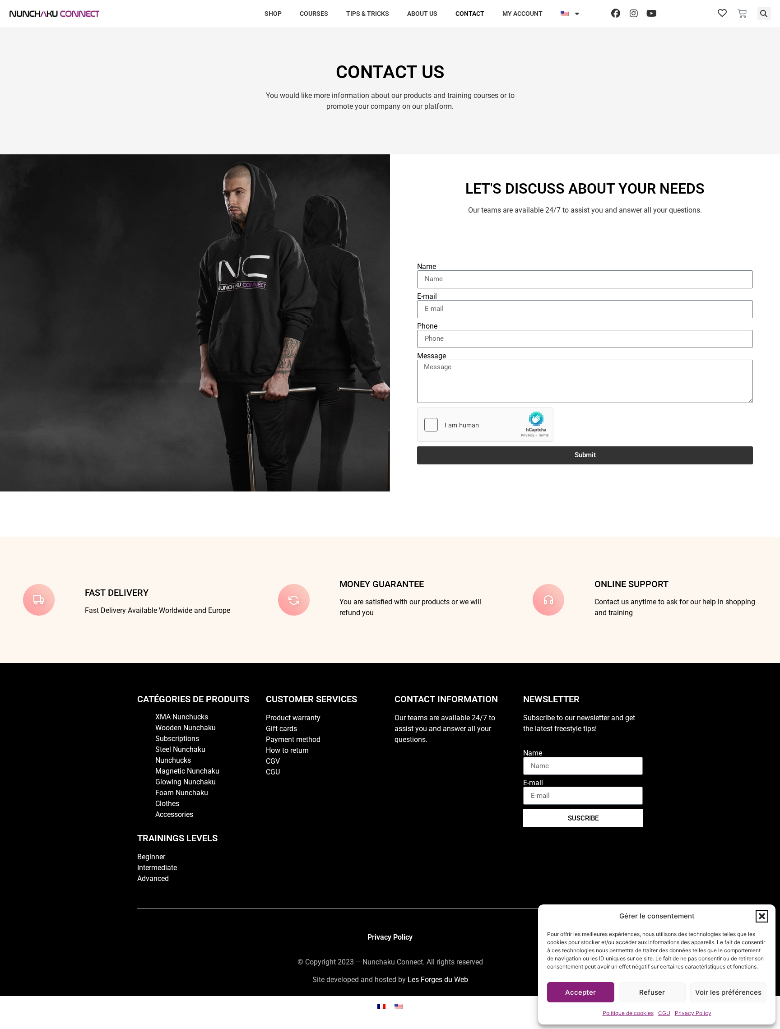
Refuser (652, 992)
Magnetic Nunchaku (187, 771)
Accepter (580, 992)
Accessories (174, 814)
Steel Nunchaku (180, 749)
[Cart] (742, 13)
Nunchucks (173, 760)
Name (426, 266)
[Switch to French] (381, 1006)
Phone (427, 326)
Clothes (167, 803)
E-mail (427, 296)
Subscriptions (177, 738)
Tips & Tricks (367, 13)
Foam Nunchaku (181, 792)
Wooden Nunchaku (185, 727)
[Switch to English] (398, 1006)
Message (431, 356)
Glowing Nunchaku (185, 782)
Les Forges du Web (438, 979)
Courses (314, 13)
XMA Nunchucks (181, 717)
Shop (273, 13)
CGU (664, 1013)
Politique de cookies (628, 1013)
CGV (273, 761)
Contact (469, 13)
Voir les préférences (728, 992)
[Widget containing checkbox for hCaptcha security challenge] (485, 425)
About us (422, 13)
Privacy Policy (693, 1013)
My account (522, 13)
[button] (761, 916)
